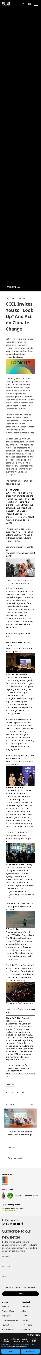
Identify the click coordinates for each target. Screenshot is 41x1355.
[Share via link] (23, 1092)
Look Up (10, 1085)
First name (6, 1256)
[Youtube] (18, 1224)
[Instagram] (3, 1224)
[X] (11, 1224)
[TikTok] (22, 1224)
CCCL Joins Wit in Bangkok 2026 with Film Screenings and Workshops (19, 1133)
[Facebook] (7, 1224)
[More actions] (34, 298)
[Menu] (36, 4)
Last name (6, 1267)
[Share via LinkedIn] (18, 1092)
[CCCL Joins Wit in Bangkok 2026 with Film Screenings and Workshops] (20, 1118)
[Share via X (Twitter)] (12, 1092)
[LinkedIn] (14, 1224)
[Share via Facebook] (7, 1092)
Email (5, 1277)
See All (32, 1104)
